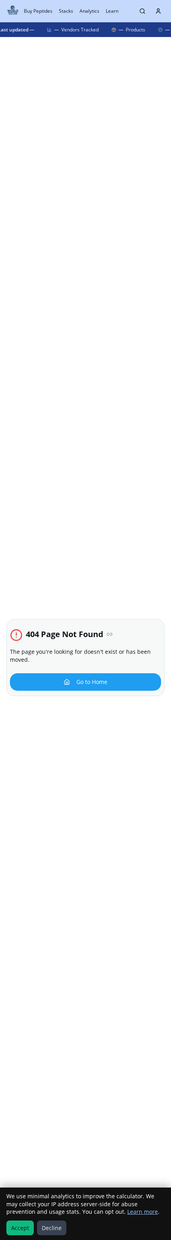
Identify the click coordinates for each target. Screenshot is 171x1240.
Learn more (142, 1211)
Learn (112, 11)
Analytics (89, 11)
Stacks (66, 11)
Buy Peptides (38, 11)
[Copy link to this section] (109, 634)
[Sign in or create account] (158, 11)
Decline (52, 1228)
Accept (20, 1228)
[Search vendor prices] (142, 11)
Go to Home (91, 682)
